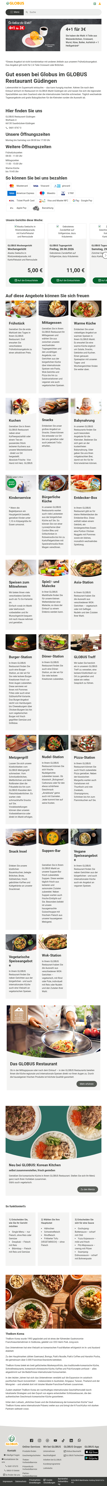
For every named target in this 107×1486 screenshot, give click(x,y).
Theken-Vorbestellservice (29, 1461)
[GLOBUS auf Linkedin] (72, 1441)
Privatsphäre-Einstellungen (35, 1481)
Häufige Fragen (13, 1455)
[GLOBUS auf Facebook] (32, 1441)
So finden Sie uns (12, 1475)
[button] (14, 12)
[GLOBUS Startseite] (15, 4)
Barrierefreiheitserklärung (63, 1481)
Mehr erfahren (87, 1084)
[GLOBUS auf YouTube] (56, 1441)
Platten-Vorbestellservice (29, 1474)
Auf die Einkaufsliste (27, 280)
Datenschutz (20, 1481)
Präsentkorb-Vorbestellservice (29, 1467)
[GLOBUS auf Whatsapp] (80, 1441)
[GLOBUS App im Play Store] (92, 1458)
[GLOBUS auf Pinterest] (48, 1441)
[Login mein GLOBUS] (99, 3)
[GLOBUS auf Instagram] (40, 1441)
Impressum (8, 1481)
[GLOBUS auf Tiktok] (64, 1441)
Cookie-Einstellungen (49, 1481)
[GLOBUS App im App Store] (92, 1452)
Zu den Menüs (88, 1189)
